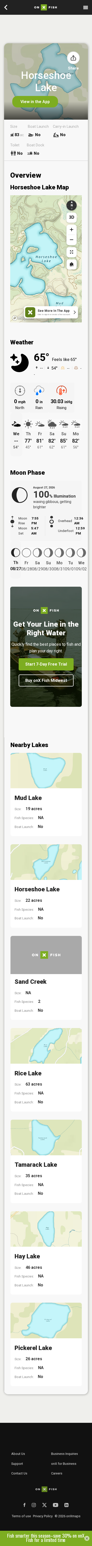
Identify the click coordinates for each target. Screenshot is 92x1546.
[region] (46, 258)
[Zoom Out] (71, 240)
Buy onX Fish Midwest (46, 680)
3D (71, 217)
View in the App (35, 101)
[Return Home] (71, 264)
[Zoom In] (71, 230)
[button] (73, 57)
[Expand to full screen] (71, 252)
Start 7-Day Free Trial (46, 664)
